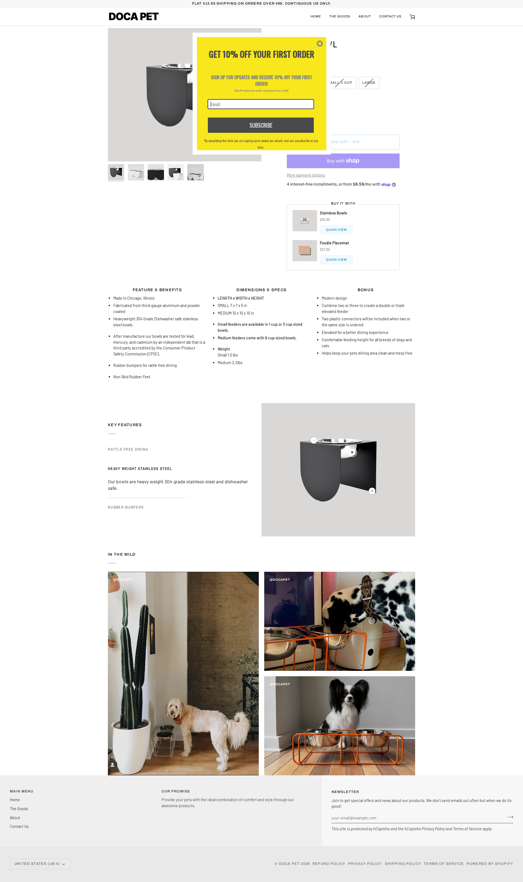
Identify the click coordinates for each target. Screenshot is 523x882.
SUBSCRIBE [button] (261, 125)
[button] (320, 43)
